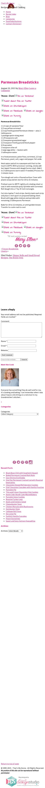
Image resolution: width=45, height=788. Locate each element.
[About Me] (10, 385)
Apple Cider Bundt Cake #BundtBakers (21, 494)
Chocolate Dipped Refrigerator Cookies (22, 485)
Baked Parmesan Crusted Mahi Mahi (20, 475)
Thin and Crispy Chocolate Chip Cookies (22, 492)
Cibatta (4, 251)
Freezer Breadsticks (10, 249)
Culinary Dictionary (13, 23)
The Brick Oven (16, 258)
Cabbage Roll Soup (13, 511)
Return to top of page (10, 763)
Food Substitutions (13, 21)
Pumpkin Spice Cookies (15, 497)
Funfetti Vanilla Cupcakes (16, 516)
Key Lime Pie (11, 514)
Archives (4, 531)
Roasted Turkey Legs (14, 499)
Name (4, 341)
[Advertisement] (22, 51)
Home (8, 11)
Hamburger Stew (13, 509)
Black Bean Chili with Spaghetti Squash (22, 473)
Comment (5, 321)
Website (4, 350)
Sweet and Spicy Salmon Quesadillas (20, 521)
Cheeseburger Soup (14, 504)
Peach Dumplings (13, 518)
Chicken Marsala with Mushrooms (19, 506)
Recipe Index (11, 14)
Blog (8, 16)
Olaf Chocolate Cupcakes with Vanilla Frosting (25, 487)
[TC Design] (23, 786)
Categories (10, 19)
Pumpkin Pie (11, 489)
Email (4, 346)
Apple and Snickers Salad (16, 502)
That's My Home (7, 3)
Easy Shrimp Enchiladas (15, 477)
